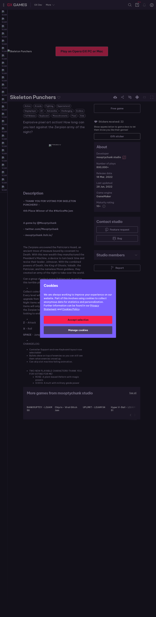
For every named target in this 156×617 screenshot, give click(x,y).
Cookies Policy (71, 309)
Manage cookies (78, 330)
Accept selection (78, 319)
